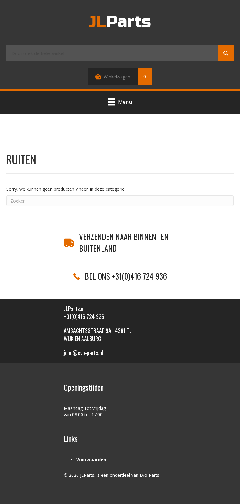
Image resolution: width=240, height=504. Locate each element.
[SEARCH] (226, 53)
